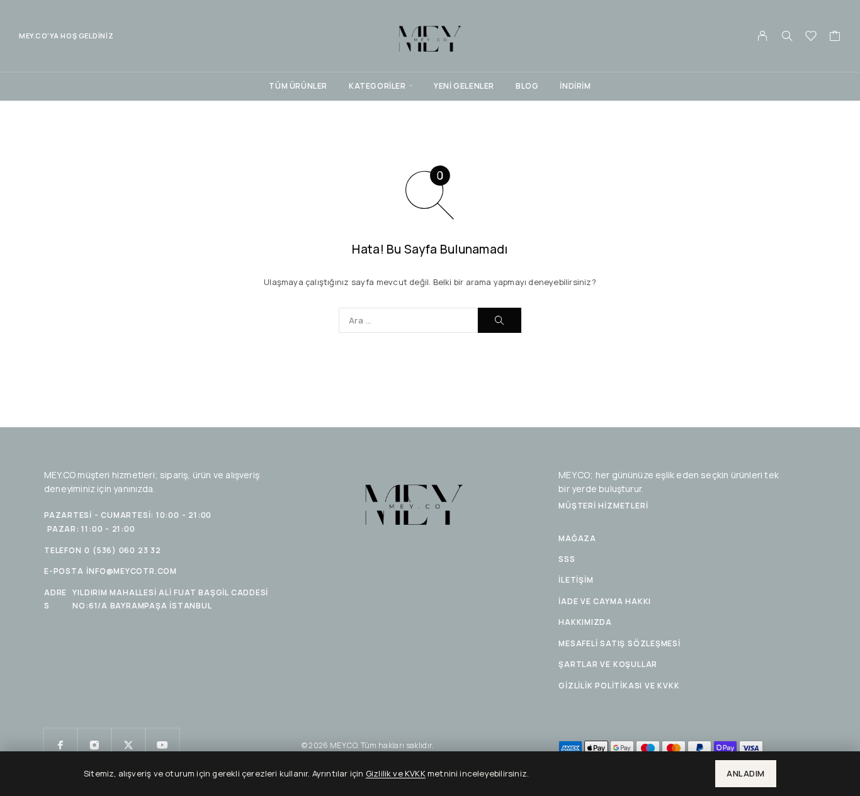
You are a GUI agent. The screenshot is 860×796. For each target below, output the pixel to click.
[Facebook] (60, 745)
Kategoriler (377, 86)
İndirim (575, 86)
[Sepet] (835, 37)
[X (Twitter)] (128, 745)
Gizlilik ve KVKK (396, 773)
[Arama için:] (408, 320)
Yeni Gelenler (464, 86)
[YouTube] (162, 745)
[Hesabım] (762, 36)
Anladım (746, 773)
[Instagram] (94, 745)
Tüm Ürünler (298, 86)
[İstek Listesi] (811, 37)
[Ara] (787, 36)
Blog (527, 86)
